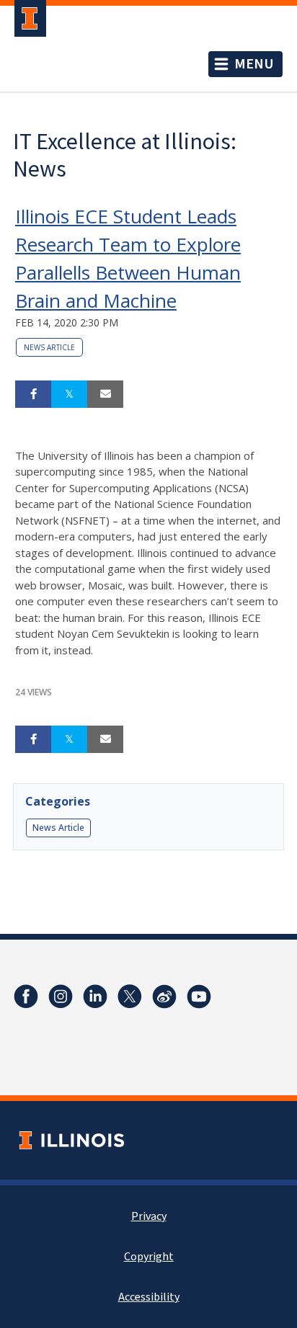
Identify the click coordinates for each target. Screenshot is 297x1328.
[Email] (105, 394)
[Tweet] (69, 394)
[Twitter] (130, 996)
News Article (49, 347)
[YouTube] (199, 996)
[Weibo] (164, 996)
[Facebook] (26, 996)
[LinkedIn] (95, 996)
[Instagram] (60, 996)
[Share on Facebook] (33, 394)
